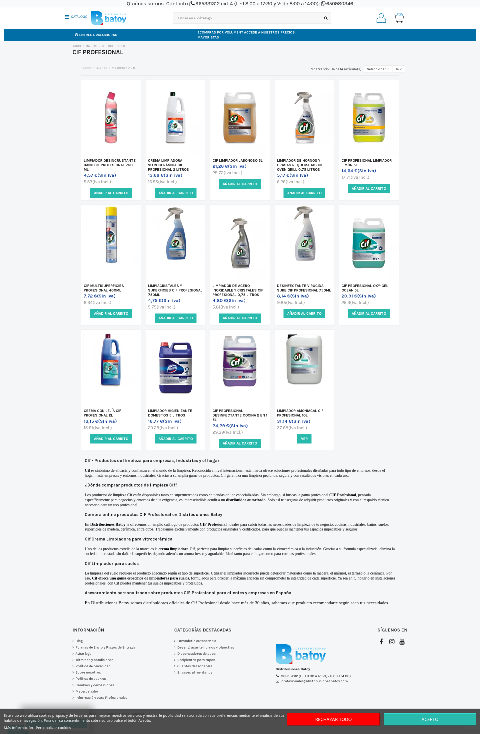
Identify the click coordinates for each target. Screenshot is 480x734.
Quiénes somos (145, 3)
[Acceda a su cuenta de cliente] (381, 18)
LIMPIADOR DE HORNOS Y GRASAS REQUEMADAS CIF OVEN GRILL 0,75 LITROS (300, 165)
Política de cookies (91, 678)
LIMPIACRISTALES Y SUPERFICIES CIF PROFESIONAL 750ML (175, 290)
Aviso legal (84, 654)
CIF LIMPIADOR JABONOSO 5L (237, 160)
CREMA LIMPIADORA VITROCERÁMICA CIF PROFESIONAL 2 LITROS (168, 165)
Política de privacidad (93, 666)
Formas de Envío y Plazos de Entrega (105, 647)
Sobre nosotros (88, 672)
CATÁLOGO (79, 16)
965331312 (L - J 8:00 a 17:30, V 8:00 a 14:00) (316, 676)
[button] (76, 17)
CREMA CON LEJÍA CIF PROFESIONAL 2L (102, 413)
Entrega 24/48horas (98, 35)
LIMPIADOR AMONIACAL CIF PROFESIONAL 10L (300, 413)
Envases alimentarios (194, 672)
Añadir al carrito (111, 193)
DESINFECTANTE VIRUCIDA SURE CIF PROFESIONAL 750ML (304, 288)
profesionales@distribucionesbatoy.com (314, 681)
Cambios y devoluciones (95, 685)
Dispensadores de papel (196, 654)
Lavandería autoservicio (196, 641)
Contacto (177, 3)
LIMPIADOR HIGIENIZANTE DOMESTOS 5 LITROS (170, 413)
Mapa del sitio (87, 691)
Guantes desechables (194, 666)
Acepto (430, 719)
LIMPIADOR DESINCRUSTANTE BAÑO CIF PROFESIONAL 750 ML (110, 165)
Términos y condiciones (95, 660)
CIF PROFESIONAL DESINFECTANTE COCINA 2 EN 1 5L (239, 415)
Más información (18, 727)
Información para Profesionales (102, 698)
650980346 (339, 3)
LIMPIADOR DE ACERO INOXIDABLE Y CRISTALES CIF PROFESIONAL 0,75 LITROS (237, 290)
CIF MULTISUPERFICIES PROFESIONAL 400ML (104, 288)
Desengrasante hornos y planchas (205, 647)
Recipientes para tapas (196, 660)
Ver (304, 438)
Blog (79, 641)
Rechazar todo (333, 719)
